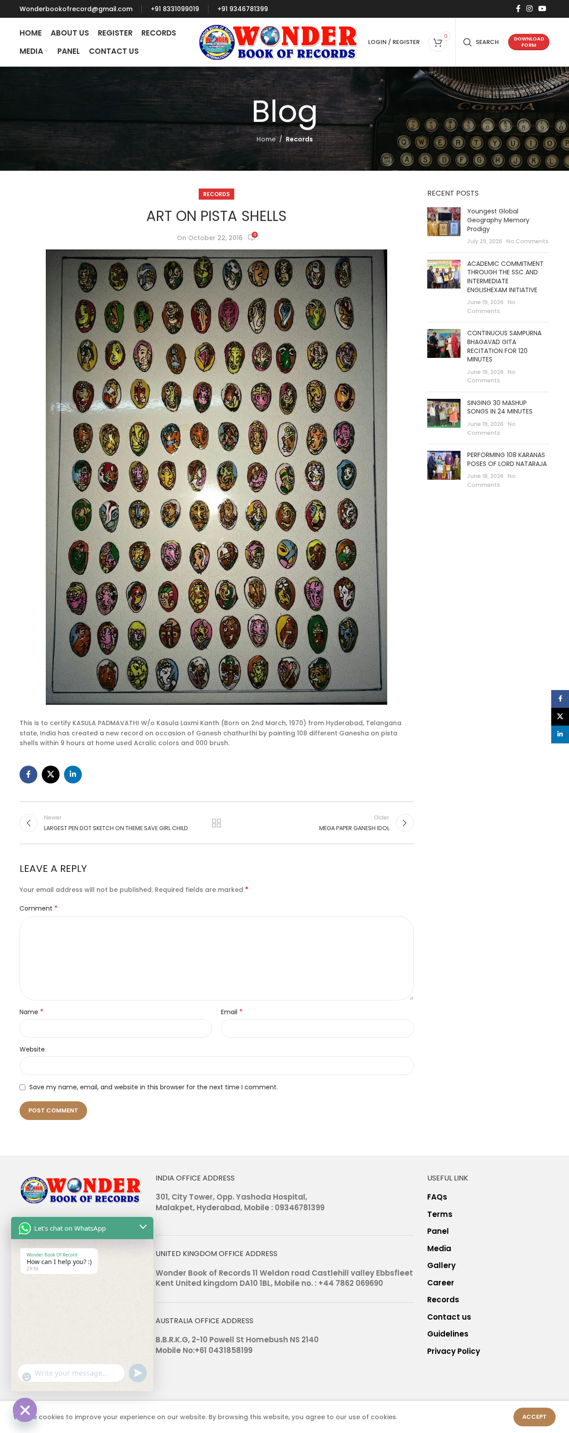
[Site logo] (278, 41)
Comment (39, 908)
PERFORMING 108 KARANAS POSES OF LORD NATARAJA (507, 459)
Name (32, 1012)
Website (32, 1049)
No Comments (527, 241)
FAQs (437, 1197)
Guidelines (448, 1334)
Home (266, 139)
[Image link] (81, 1189)
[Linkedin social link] (73, 774)
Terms (440, 1214)
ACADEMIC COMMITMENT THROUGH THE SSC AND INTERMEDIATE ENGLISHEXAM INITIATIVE (505, 276)
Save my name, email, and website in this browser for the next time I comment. (153, 1087)
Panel (438, 1231)
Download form (529, 41)
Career (440, 1283)
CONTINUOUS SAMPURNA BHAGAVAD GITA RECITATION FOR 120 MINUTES (504, 346)
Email (232, 1012)
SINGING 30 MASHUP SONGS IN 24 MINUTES (500, 407)
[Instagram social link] (529, 9)
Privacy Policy (453, 1351)
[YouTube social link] (542, 9)
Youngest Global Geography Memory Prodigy (498, 220)
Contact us (449, 1317)
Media (439, 1249)
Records (299, 139)
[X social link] (51, 774)
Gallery (441, 1265)
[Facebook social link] (518, 9)
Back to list (216, 823)
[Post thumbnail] (444, 226)
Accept (534, 1417)
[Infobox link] (76, 9)
